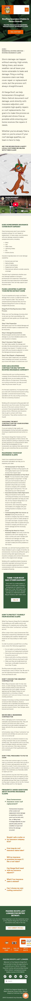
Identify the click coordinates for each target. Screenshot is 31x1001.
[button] (27, 10)
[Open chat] (26, 996)
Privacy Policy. (18, 991)
